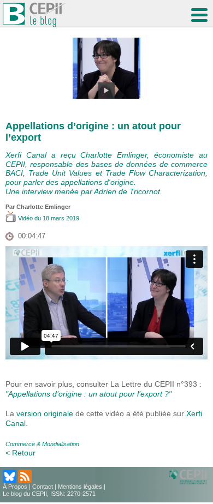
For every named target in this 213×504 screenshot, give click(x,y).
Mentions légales (80, 486)
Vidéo (25, 218)
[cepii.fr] (189, 476)
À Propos (15, 486)
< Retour (20, 452)
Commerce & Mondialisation (42, 444)
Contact (42, 486)
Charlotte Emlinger (43, 206)
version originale (44, 413)
